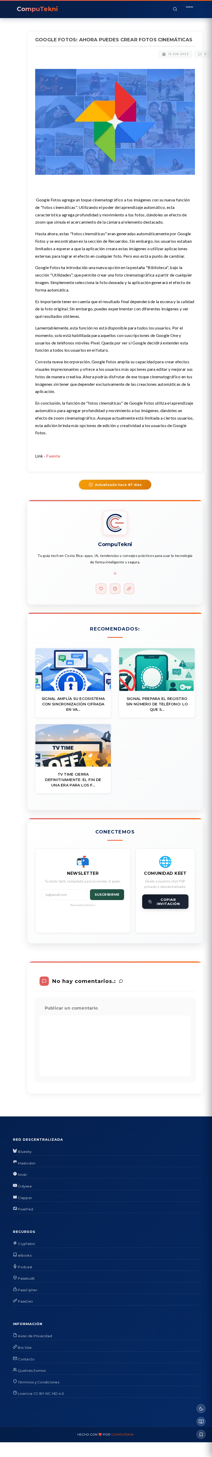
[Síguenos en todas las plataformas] (129, 588)
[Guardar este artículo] (201, 1434)
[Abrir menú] (189, 9)
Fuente (53, 455)
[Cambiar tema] (201, 1408)
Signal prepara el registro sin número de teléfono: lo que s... (157, 704)
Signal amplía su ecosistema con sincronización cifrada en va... (73, 704)
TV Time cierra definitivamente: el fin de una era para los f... (73, 779)
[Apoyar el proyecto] (101, 588)
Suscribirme (107, 894)
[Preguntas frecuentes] (115, 588)
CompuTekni (122, 1434)
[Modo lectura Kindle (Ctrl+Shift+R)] (201, 1421)
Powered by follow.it (82, 905)
